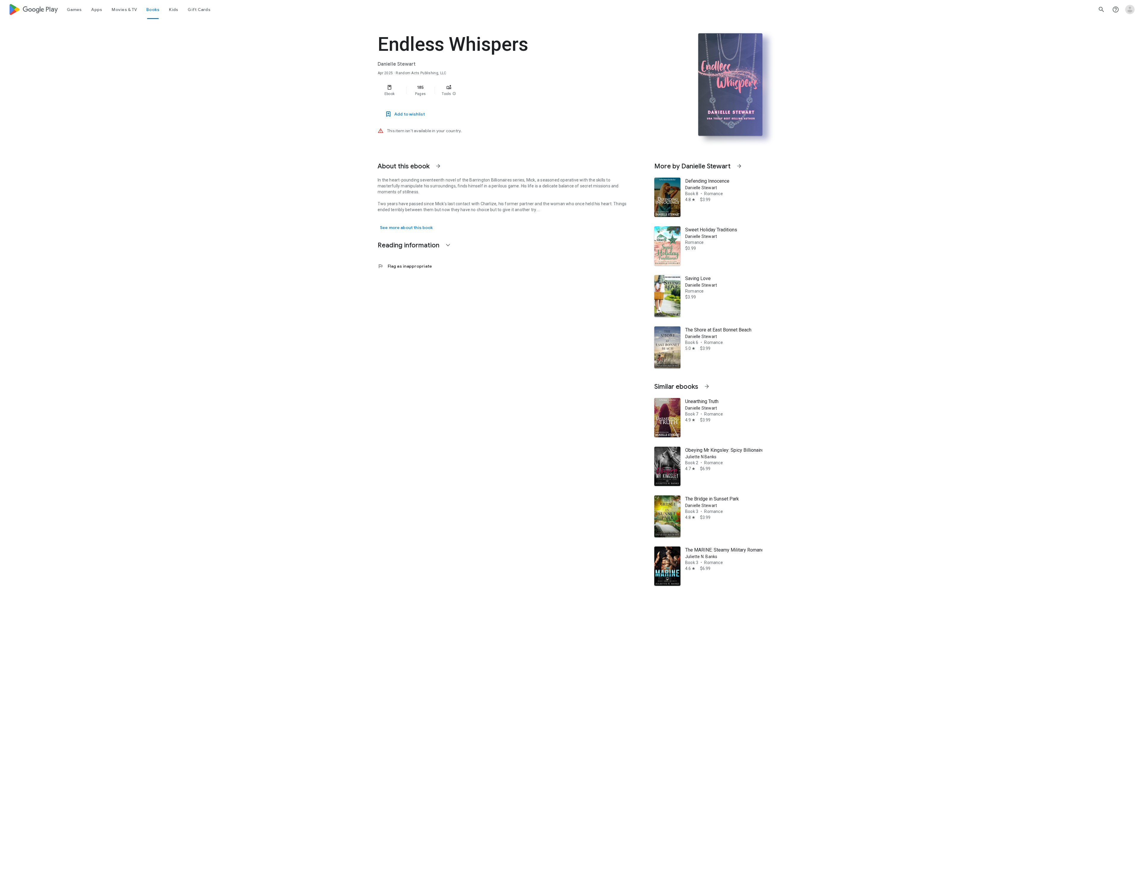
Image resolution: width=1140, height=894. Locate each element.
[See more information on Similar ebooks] (707, 386)
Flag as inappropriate (405, 266)
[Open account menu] (1130, 9)
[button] (454, 94)
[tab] (74, 9)
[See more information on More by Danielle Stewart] (739, 166)
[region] (496, 90)
